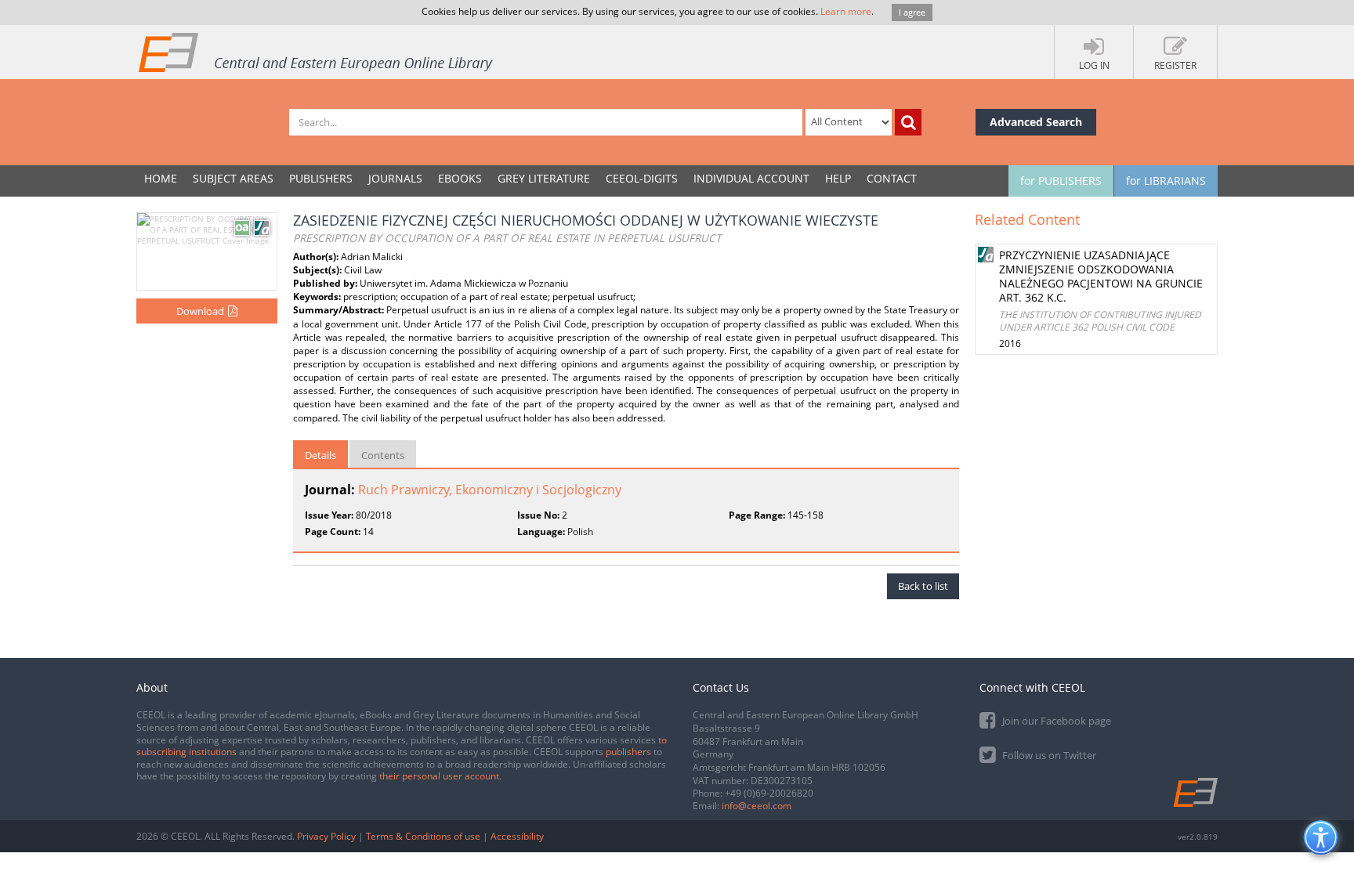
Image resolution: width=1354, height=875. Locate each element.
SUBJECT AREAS (233, 178)
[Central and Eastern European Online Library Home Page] (316, 51)
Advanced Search (1036, 121)
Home (160, 178)
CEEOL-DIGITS (642, 178)
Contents (382, 455)
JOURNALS (395, 178)
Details (320, 455)
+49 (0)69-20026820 (769, 793)
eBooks (460, 178)
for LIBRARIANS (1166, 180)
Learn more (845, 11)
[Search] (908, 122)
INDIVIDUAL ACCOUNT (751, 178)
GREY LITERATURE (544, 178)
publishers (628, 751)
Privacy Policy (326, 836)
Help (838, 178)
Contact (892, 178)
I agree (912, 12)
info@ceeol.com (756, 805)
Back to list (923, 586)
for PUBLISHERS (1061, 180)
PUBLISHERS (321, 178)
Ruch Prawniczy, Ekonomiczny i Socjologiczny (489, 489)
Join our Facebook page (1055, 721)
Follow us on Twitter (1048, 755)
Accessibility (517, 836)
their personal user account (439, 776)
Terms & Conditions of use (423, 836)
